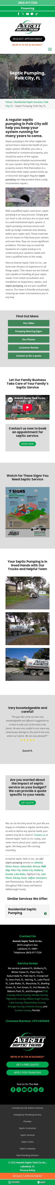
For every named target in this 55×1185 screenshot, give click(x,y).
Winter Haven (12, 866)
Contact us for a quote (28, 355)
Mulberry (38, 870)
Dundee (9, 874)
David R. (27, 750)
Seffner (31, 877)
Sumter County (23, 1010)
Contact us (39, 834)
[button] (50, 50)
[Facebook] (18, 14)
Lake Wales (19, 874)
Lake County (15, 1002)
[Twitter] (23, 14)
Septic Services (27, 1135)
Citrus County (23, 995)
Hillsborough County (37, 998)
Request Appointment (27, 38)
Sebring (16, 877)
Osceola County (33, 1006)
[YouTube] (27, 14)
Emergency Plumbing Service (27, 1114)
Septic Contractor (27, 1128)
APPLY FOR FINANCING (27, 1072)
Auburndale (26, 866)
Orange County (16, 1006)
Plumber (27, 1121)
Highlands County (15, 998)
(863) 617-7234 (27, 2)
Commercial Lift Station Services (27, 1108)
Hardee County (39, 995)
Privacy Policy (27, 1170)
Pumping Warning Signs (28, 331)
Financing (27, 8)
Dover (24, 877)
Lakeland (38, 862)
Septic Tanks (27, 1141)
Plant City (16, 870)
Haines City (27, 870)
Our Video (28, 323)
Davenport (41, 877)
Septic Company (27, 1148)
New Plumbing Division (27, 1155)
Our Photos (28, 339)
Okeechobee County (34, 1002)
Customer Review (28, 347)
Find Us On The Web (27, 1084)
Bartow (36, 866)
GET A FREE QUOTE (27, 1064)
